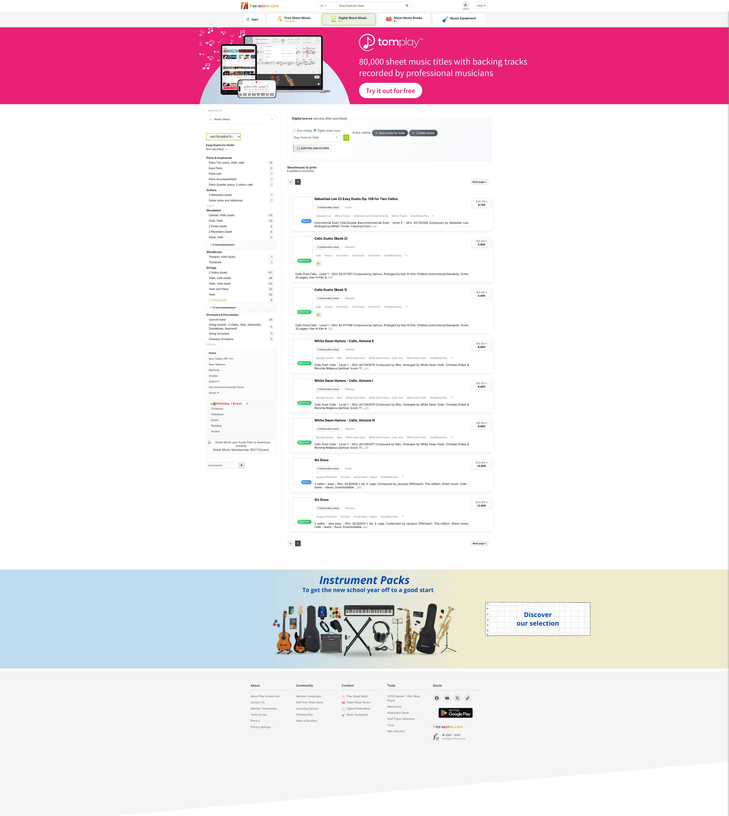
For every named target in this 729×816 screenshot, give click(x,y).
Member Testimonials (264, 708)
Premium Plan (304, 714)
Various (328, 255)
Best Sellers (216, 358)
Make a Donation (306, 720)
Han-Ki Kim (342, 255)
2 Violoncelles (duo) (328, 207)
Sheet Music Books (358, 702)
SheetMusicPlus (419, 215)
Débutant (350, 247)
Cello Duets (358, 255)
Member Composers (308, 696)
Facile (348, 207)
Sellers (213, 381)
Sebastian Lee (323, 215)
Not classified (216, 149)
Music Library (222, 119)
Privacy (255, 720)
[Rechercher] (407, 5)
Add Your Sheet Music (309, 702)
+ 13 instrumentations (222, 307)
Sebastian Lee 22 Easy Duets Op (371, 215)
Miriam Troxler (342, 215)
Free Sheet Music (357, 696)
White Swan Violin (355, 358)
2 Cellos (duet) (425, 133)
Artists (213, 392)
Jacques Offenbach (326, 477)
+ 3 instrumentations (222, 244)
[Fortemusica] (436, 736)
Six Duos (321, 460)
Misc (339, 358)
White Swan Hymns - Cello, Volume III (344, 420)
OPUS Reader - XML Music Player (404, 698)
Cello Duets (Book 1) (330, 290)
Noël (318, 255)
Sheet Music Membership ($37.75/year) (241, 450)
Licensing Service (307, 708)
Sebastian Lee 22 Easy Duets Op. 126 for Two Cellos (356, 199)
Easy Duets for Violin (392, 133)
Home (212, 352)
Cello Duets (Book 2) (331, 238)
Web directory (396, 731)
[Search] (346, 138)
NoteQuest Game (398, 712)
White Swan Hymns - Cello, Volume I (343, 381)
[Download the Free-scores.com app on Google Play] (456, 713)
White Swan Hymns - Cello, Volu (386, 358)
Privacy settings (261, 727)
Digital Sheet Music (358, 708)
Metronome (394, 706)
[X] (457, 698)
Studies (213, 375)
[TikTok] (468, 698)
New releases (217, 364)
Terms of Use (259, 714)
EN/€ (480, 5)
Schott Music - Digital (365, 477)
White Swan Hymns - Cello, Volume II (344, 341)
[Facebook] (437, 698)
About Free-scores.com (265, 696)
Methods (214, 370)
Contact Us (257, 702)
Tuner (390, 725)
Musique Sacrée (324, 358)
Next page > (479, 181)
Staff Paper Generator (401, 718)
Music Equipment (357, 714)
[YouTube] (447, 698)
